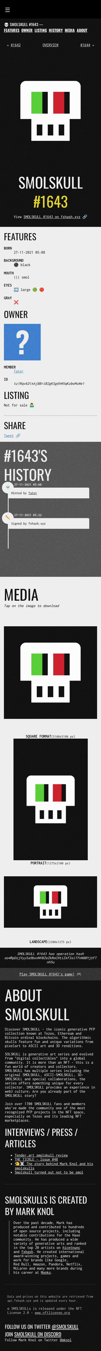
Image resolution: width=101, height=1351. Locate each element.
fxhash (27, 1252)
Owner (27, 30)
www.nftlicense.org (52, 1313)
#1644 (85, 45)
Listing (41, 30)
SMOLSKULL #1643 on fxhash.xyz (52, 217)
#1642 (16, 45)
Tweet (9, 436)
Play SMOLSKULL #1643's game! (47, 974)
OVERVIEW (50, 45)
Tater (19, 371)
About (82, 30)
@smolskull (65, 1326)
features (11, 30)
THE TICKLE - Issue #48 (36, 1159)
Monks (46, 1272)
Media (70, 30)
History (56, 30)
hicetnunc (71, 1247)
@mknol (66, 1340)
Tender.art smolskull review (41, 1155)
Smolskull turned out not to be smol (49, 1172)
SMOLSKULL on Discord (37, 1334)
